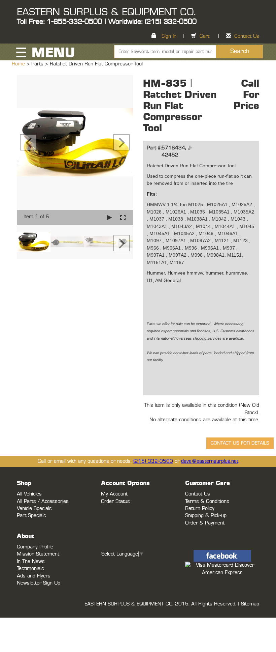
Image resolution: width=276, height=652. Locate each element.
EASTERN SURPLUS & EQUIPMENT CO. (106, 12)
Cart (204, 36)
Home (19, 63)
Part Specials (31, 515)
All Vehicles (29, 494)
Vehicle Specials (34, 508)
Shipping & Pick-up (206, 515)
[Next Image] (121, 142)
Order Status (115, 501)
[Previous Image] (28, 142)
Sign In (169, 36)
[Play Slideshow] (109, 217)
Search (239, 51)
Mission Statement (38, 554)
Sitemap (250, 603)
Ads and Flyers (33, 575)
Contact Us (246, 36)
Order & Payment (205, 523)
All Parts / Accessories (43, 501)
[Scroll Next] (121, 243)
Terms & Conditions (207, 501)
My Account (114, 494)
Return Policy (199, 508)
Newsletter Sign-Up (38, 583)
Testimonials (30, 568)
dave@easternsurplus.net (209, 461)
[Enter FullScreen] (122, 217)
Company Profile (35, 546)
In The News (31, 561)
